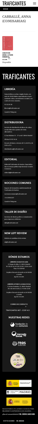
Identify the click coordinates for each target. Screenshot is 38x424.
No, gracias (20, 421)
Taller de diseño (15, 212)
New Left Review (15, 233)
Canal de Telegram (10, 112)
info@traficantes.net (19, 306)
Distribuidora (13, 122)
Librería (9, 89)
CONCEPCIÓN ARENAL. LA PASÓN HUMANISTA (7, 55)
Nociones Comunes (17, 183)
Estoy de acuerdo (8, 421)
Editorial (10, 159)
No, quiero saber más (27, 414)
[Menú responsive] (34, 3)
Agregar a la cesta (9, 58)
